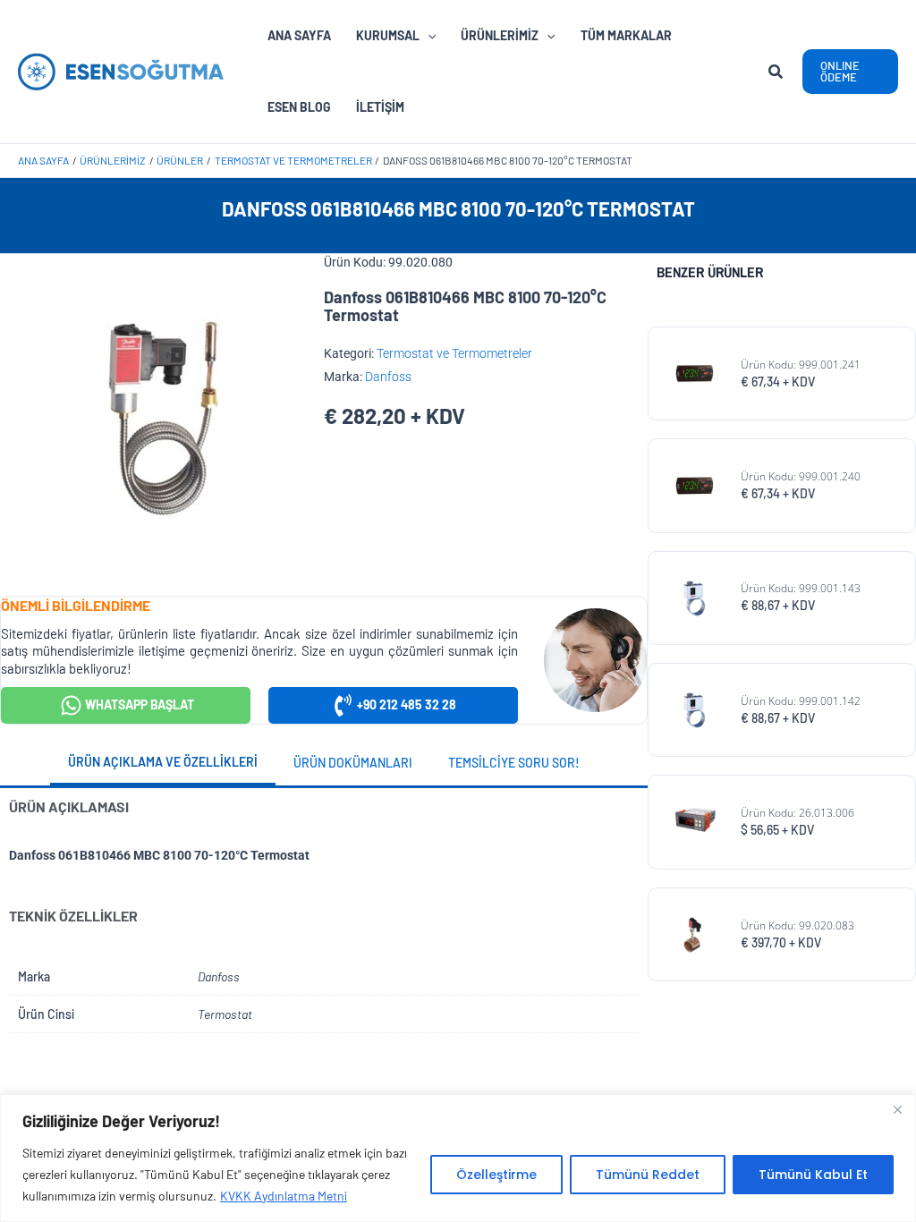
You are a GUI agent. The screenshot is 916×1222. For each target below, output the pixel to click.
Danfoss (388, 376)
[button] (776, 73)
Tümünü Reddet (648, 1175)
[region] (458, 1158)
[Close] (897, 1109)
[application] (428, 36)
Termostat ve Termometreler (454, 353)
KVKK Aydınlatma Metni (283, 1195)
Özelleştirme (496, 1175)
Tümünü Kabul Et (813, 1175)
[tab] (163, 764)
